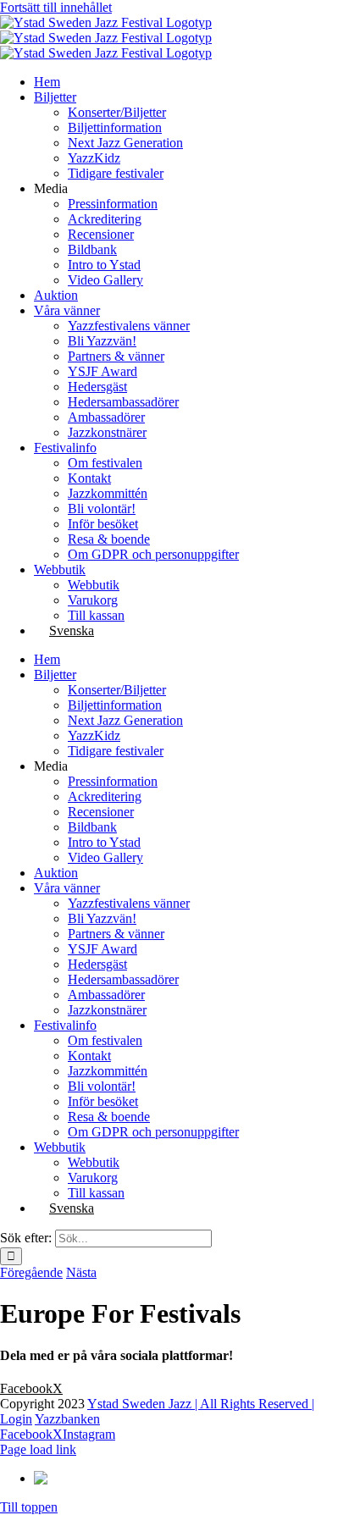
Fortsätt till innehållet (56, 7)
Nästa (81, 1272)
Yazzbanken (67, 1419)
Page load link (38, 1449)
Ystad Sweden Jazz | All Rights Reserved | (200, 1403)
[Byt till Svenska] (63, 1478)
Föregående (31, 1272)
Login (16, 1419)
